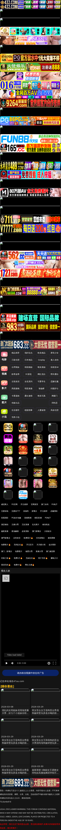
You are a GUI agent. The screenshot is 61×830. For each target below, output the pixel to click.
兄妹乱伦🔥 (30, 558)
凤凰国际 (4, 517)
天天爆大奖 (41, 544)
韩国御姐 (28, 367)
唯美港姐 (41, 367)
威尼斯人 (4, 504)
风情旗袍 (15, 388)
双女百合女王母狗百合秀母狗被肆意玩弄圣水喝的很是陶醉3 (45, 713)
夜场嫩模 (15, 531)
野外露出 (54, 374)
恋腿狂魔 (54, 381)
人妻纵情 (41, 410)
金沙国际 (52, 544)
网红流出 (41, 374)
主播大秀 (15, 524)
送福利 (26, 511)
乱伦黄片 (35, 524)
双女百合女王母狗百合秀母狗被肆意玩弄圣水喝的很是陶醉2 (15, 772)
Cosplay (41, 359)
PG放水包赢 (16, 517)
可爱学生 (41, 381)
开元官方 (30, 544)
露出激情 (28, 395)
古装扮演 (15, 381)
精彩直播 (38, 517)
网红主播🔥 (29, 564)
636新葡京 (40, 538)
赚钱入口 (54, 558)
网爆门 (54, 395)
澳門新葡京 (5, 538)
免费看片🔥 (28, 538)
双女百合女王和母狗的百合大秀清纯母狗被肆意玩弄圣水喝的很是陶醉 (45, 743)
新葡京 (34, 511)
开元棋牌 (24, 504)
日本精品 (28, 359)
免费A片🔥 (18, 558)
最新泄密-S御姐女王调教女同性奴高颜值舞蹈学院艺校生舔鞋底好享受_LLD (45, 772)
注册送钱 (4, 511)
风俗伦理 (54, 410)
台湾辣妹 (15, 367)
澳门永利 (44, 504)
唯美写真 (41, 395)
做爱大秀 (29, 551)
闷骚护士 (54, 388)
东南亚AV (54, 367)
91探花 (28, 374)
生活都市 (15, 410)
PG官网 (15, 504)
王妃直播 (25, 524)
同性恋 (54, 402)
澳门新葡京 (36, 531)
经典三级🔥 (6, 558)
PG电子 (55, 504)
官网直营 (34, 504)
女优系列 (28, 381)
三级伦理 (15, 359)
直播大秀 (39, 551)
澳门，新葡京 (6, 551)
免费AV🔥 (18, 564)
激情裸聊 (51, 538)
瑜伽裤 (41, 388)
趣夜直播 (4, 531)
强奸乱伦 (28, 352)
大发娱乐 (48, 531)
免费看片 (18, 551)
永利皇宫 (17, 538)
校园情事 (28, 410)
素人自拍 (54, 359)
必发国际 (25, 531)
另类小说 (15, 417)
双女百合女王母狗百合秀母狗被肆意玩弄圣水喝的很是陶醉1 (15, 743)
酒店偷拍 (4, 524)
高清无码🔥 (6, 564)
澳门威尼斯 (50, 551)
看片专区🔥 (43, 558)
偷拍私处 (46, 524)
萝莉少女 (54, 352)
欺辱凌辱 (15, 374)
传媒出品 (15, 402)
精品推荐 (15, 352)
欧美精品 (41, 352)
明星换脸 (28, 388)
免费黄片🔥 (6, 544)
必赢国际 (54, 511)
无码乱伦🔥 (18, 544)
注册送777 (16, 511)
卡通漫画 (15, 395)
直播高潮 (28, 517)
